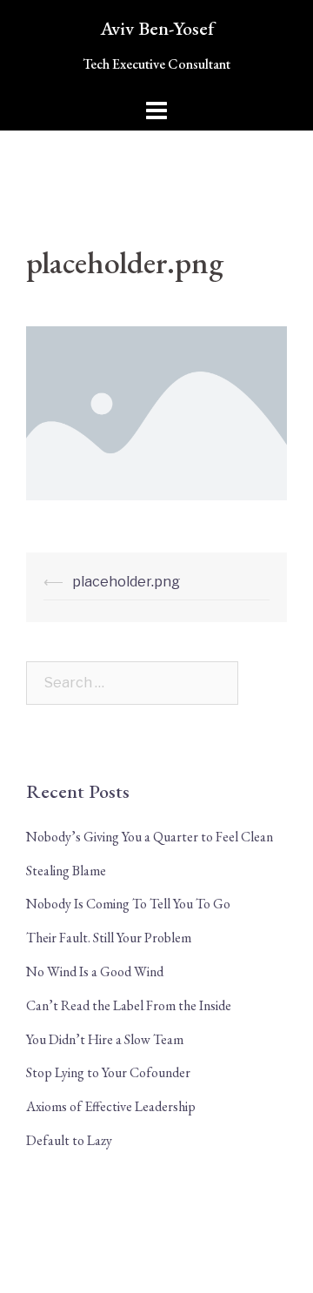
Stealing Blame (66, 870)
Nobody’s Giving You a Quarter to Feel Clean (149, 836)
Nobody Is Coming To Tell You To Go (128, 903)
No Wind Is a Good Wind (94, 971)
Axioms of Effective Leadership (111, 1106)
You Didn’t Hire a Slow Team (104, 1039)
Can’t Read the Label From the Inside (128, 1005)
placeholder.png (126, 581)
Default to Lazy (69, 1140)
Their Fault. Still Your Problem (108, 937)
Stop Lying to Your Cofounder (108, 1072)
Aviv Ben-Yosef (157, 28)
